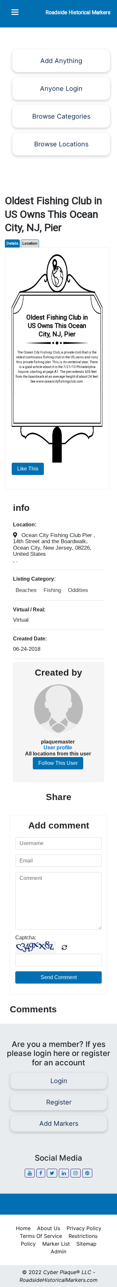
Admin (58, 1251)
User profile (58, 747)
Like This (27, 468)
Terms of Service (41, 1236)
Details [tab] (12, 243)
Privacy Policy (84, 1228)
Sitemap (86, 1243)
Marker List (56, 1243)
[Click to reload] (64, 947)
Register (58, 1102)
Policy (28, 1243)
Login (58, 1081)
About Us (48, 1228)
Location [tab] (29, 243)
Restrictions (83, 1236)
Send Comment (59, 977)
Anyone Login (61, 88)
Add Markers (58, 1123)
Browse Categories (61, 116)
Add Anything (61, 61)
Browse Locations (61, 144)
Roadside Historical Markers (78, 12)
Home (23, 1228)
